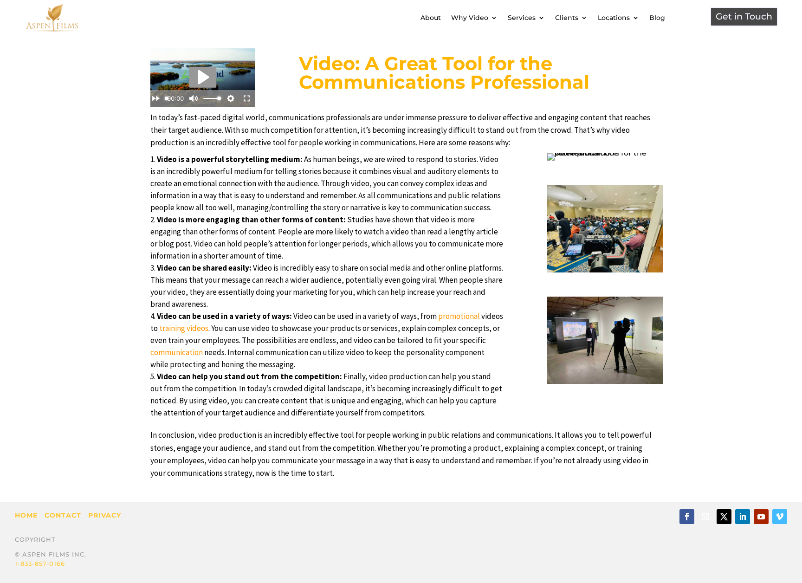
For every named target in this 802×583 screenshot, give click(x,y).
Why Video (469, 17)
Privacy (104, 515)
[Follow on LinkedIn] (742, 516)
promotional (459, 316)
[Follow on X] (724, 516)
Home (26, 515)
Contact (63, 515)
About (430, 17)
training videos (183, 328)
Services (522, 17)
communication (176, 352)
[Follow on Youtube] (761, 516)
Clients (566, 17)
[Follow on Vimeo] (779, 516)
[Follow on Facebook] (686, 516)
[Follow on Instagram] (705, 516)
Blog (657, 17)
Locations (614, 17)
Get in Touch (744, 16)
